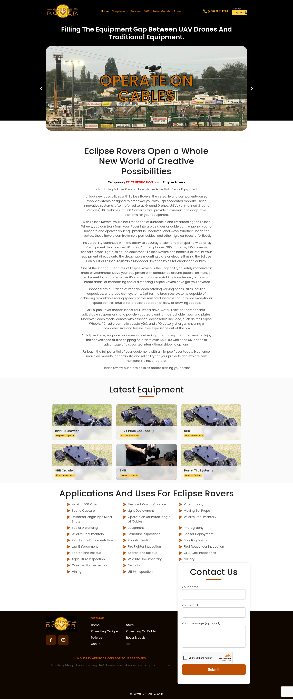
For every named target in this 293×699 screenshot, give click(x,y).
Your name (190, 587)
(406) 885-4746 (218, 11)
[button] (41, 88)
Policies (135, 11)
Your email (190, 605)
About (178, 11)
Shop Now (118, 11)
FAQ (146, 11)
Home (105, 11)
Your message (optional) (201, 623)
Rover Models (161, 11)
